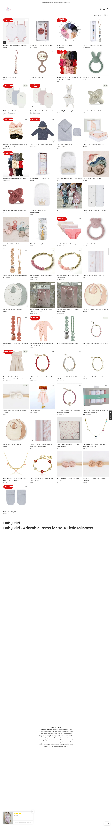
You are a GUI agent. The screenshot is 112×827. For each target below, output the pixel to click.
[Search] (100, 9)
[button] (100, 15)
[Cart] (107, 9)
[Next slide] (107, 2)
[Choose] (26, 41)
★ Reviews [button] (110, 415)
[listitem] (95, 9)
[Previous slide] (4, 2)
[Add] (106, 305)
